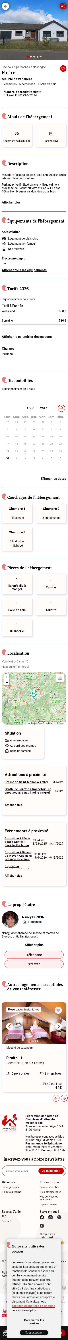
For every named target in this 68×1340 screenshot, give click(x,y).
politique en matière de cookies (33, 1306)
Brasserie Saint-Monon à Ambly (26, 782)
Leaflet (30, 723)
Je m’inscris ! (51, 1170)
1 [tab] (28, 58)
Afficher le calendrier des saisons (27, 337)
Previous (56, 1098)
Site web (34, 964)
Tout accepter (34, 1332)
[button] (33, 693)
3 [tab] (35, 57)
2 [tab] (32, 57)
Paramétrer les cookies (34, 1322)
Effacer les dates (53, 479)
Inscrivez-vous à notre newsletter (34, 1159)
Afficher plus (11, 202)
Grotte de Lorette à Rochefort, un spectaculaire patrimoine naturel (28, 790)
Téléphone (34, 955)
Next (58, 1026)
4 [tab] (38, 57)
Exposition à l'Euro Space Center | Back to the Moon (17, 842)
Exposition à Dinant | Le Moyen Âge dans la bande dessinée (18, 856)
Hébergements (5, 6)
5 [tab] (41, 57)
